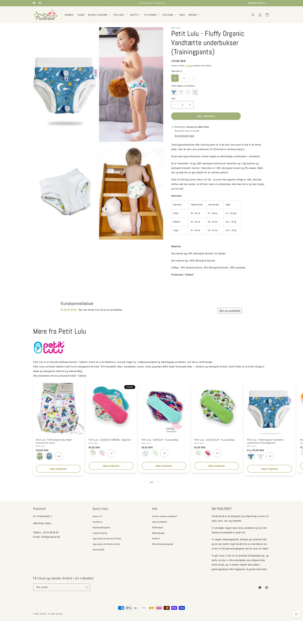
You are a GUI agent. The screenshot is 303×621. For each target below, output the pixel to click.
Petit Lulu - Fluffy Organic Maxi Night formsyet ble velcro (54, 441)
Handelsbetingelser (101, 527)
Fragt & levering (100, 532)
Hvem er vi (97, 516)
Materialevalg (158, 532)
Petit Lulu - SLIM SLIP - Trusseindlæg (160, 439)
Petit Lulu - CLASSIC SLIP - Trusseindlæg (214, 439)
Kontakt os (97, 521)
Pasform (156, 538)
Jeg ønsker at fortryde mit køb (106, 544)
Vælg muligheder (58, 468)
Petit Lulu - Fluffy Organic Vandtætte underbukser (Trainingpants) (265, 441)
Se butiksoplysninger (184, 135)
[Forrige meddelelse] (105, 3)
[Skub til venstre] (144, 482)
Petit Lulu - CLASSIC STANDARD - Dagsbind (110, 439)
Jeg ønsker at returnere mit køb (107, 538)
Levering (189, 65)
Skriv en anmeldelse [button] (230, 310)
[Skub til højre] (158, 482)
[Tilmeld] (86, 587)
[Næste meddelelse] (197, 3)
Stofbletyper (157, 527)
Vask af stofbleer (159, 521)
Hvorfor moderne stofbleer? (164, 516)
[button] (99, 15)
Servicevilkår (98, 549)
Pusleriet (43, 614)
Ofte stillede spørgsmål (162, 544)
